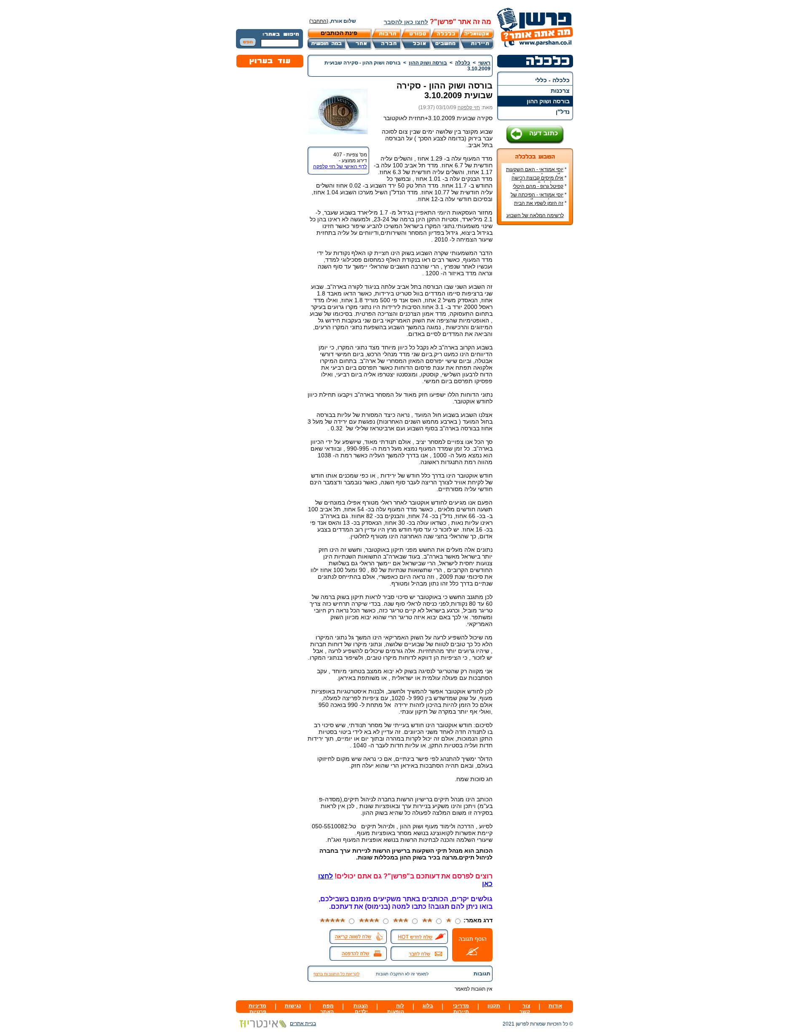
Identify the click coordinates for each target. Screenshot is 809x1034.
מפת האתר (327, 1009)
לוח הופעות (395, 1009)
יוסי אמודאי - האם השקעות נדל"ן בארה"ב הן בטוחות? (536, 172)
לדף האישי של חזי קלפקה (340, 166)
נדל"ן (563, 111)
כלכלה (462, 63)
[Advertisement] (535, 357)
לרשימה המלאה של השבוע (535, 215)
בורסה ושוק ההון (548, 101)
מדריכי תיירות (461, 1009)
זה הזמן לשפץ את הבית (538, 203)
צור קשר (525, 1009)
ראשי (484, 63)
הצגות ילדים (361, 1009)
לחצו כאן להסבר (406, 22)
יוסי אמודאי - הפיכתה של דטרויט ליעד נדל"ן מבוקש (539, 198)
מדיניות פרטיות (257, 1009)
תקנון (494, 1006)
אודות (555, 1006)
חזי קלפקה (469, 107)
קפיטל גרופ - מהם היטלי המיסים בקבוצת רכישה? (540, 189)
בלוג (428, 1006)
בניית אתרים (303, 1023)
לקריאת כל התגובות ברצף (336, 974)
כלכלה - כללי (552, 80)
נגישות (293, 1006)
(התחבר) (318, 21)
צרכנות (560, 90)
